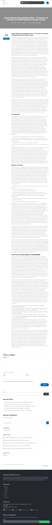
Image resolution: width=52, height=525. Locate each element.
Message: (5, 357)
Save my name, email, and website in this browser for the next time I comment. (18, 381)
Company (6, 489)
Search (4, 392)
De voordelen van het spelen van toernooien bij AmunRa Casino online (18, 402)
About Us (6, 487)
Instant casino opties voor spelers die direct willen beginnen (16, 404)
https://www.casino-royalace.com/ (37, 119)
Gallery (5, 493)
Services (6, 491)
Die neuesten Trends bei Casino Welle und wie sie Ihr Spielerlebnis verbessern (20, 406)
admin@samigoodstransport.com (10, 507)
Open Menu (26, 2)
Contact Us (6, 497)
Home (19, 22)
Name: (4, 374)
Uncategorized (24, 22)
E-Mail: (27, 374)
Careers (5, 495)
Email (4, 519)
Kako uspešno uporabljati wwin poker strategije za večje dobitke (17, 408)
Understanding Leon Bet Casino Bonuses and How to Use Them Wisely (18, 410)
